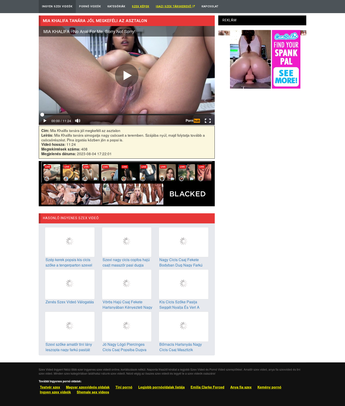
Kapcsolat (210, 6)
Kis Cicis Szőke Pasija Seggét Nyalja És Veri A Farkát (179, 307)
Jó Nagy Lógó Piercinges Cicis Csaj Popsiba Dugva (124, 347)
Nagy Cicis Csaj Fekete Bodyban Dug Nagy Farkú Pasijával (181, 265)
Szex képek (140, 6)
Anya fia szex (241, 387)
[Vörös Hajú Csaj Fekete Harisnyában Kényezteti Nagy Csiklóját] (127, 284)
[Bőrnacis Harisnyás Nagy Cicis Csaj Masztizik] (184, 326)
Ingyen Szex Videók (57, 6)
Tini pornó (123, 387)
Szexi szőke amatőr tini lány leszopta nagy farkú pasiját (69, 347)
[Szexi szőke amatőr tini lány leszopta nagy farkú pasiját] (70, 326)
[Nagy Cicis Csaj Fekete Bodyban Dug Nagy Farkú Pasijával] (184, 241)
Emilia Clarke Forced (207, 387)
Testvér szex (50, 387)
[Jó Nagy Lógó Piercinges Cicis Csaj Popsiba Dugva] (127, 326)
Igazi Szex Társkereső (174, 6)
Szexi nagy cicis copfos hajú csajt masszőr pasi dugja (126, 262)
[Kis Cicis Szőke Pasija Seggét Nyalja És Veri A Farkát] (184, 284)
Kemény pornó (269, 387)
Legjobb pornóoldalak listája (161, 387)
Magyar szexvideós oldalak (88, 387)
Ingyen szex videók (55, 392)
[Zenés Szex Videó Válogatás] (70, 284)
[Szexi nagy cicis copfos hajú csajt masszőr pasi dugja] (127, 241)
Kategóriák (116, 6)
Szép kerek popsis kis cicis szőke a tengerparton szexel (69, 262)
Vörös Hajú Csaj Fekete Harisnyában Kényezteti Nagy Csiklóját (127, 307)
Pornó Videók (90, 6)
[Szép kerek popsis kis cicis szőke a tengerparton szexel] (70, 241)
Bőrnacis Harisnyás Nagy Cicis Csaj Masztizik (180, 347)
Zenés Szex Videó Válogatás (70, 301)
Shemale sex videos (93, 392)
